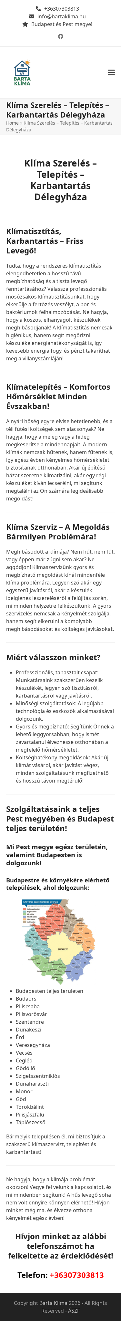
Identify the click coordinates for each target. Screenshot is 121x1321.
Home (12, 123)
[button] (111, 72)
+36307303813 (61, 8)
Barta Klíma (53, 1303)
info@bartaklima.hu (61, 16)
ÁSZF (74, 1310)
